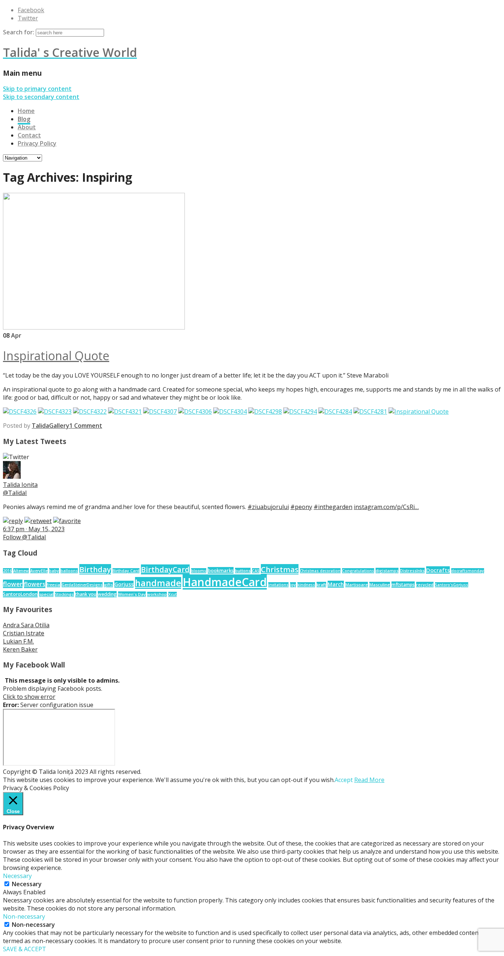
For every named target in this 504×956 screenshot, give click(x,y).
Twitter (28, 18)
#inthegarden (333, 507)
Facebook (31, 10)
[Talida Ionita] (12, 476)
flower (13, 584)
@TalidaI (15, 493)
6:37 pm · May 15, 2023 (34, 529)
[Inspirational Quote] (94, 327)
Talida (40, 425)
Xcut (172, 594)
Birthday (95, 569)
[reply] (13, 521)
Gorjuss (124, 584)
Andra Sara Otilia (26, 625)
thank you (85, 594)
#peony (301, 507)
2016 (7, 570)
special (46, 594)
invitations (278, 584)
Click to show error (29, 697)
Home (26, 111)
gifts (108, 584)
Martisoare (356, 584)
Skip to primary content (37, 89)
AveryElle (39, 570)
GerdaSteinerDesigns (82, 584)
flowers (34, 584)
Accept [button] (344, 780)
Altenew (21, 570)
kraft (321, 584)
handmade (158, 583)
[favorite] (67, 521)
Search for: (18, 32)
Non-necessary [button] (24, 916)
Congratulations (358, 570)
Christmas (279, 569)
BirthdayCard (165, 569)
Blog (24, 119)
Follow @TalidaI (24, 537)
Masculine (379, 584)
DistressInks (412, 570)
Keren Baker (20, 649)
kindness (306, 584)
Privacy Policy (37, 143)
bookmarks (221, 570)
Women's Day (132, 594)
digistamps (387, 570)
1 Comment (85, 425)
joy (293, 584)
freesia (53, 584)
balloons (69, 570)
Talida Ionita (20, 485)
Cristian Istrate (23, 633)
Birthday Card (126, 570)
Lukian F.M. (18, 641)
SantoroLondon (20, 594)
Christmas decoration (320, 570)
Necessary (27, 884)
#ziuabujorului (268, 507)
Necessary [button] (17, 876)
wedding (107, 594)
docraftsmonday (467, 570)
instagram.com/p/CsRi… (386, 507)
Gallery (59, 425)
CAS (255, 570)
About (27, 127)
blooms (198, 570)
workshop (157, 594)
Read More (369, 780)
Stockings (64, 594)
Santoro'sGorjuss (451, 584)
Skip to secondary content (41, 97)
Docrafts (438, 570)
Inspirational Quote (56, 355)
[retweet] (38, 521)
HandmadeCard (225, 582)
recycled (425, 584)
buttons (243, 570)
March (336, 584)
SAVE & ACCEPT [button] (24, 949)
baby (54, 570)
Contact (29, 135)
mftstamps (403, 584)
